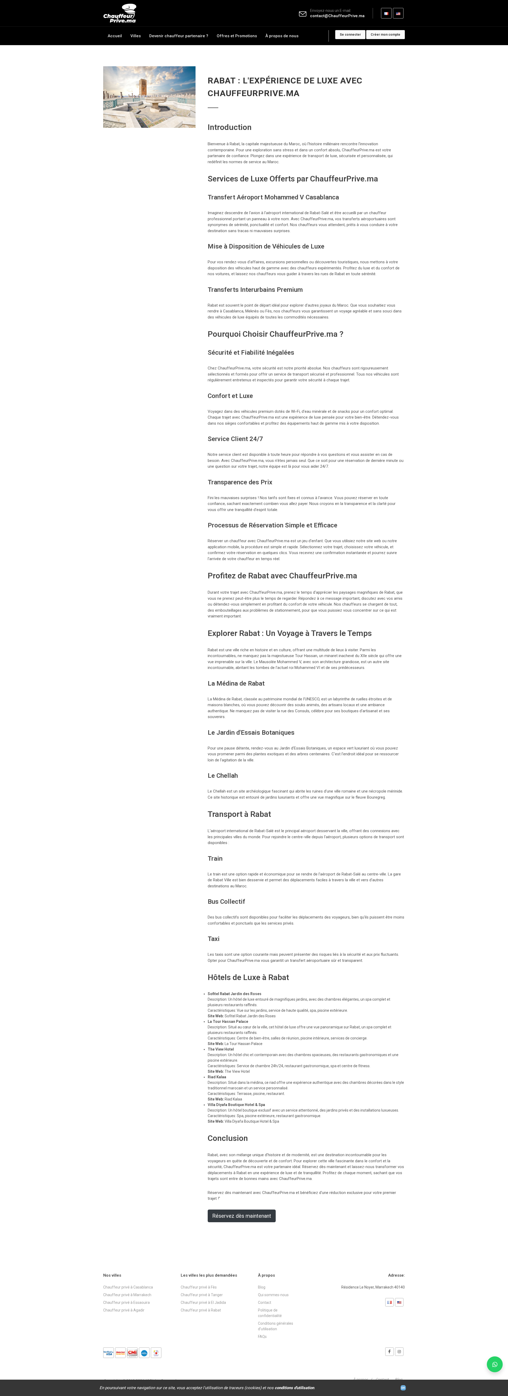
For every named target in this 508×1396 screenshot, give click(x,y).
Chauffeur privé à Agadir (123, 1310)
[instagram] (399, 1351)
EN (398, 13)
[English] (399, 1302)
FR (386, 13)
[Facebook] (389, 1351)
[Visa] (108, 1352)
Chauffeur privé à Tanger (202, 1295)
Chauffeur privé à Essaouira (126, 1302)
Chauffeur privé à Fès (199, 1287)
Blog (261, 1287)
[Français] (389, 1302)
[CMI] (132, 1352)
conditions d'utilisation (294, 1387)
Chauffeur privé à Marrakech (127, 1295)
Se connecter (350, 34)
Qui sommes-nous (273, 1295)
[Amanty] (144, 1352)
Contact (264, 1302)
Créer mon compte (385, 34)
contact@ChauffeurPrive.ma (337, 15)
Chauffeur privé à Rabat (201, 1310)
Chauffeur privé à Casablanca (128, 1287)
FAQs (262, 1336)
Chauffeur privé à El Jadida (203, 1302)
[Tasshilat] (156, 1352)
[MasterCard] (120, 1352)
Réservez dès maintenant (241, 1216)
